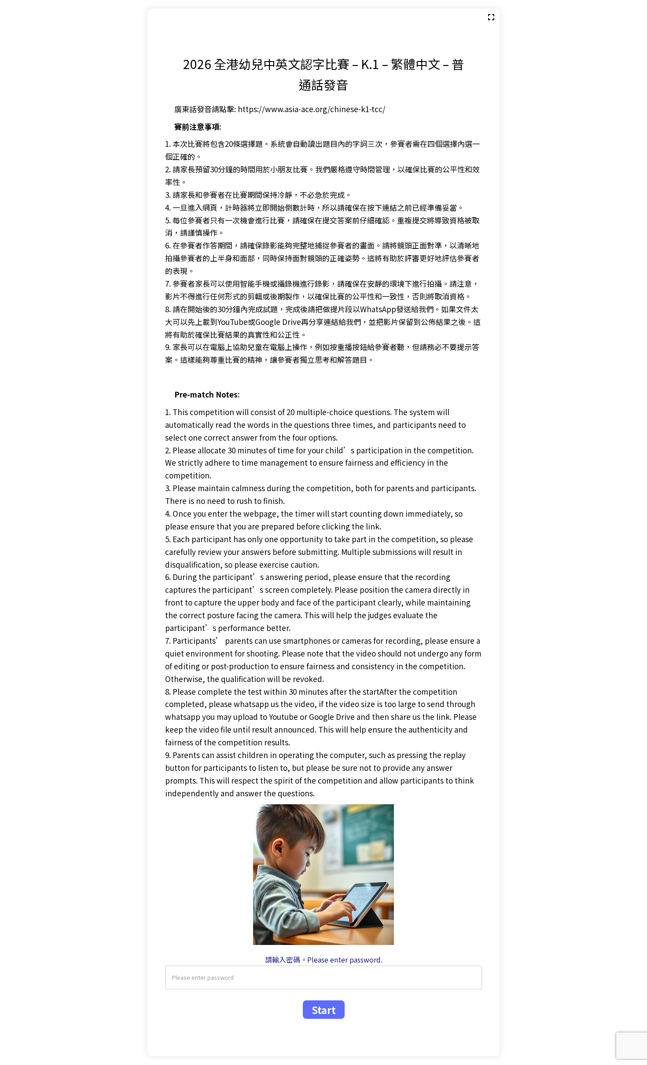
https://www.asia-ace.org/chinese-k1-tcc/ (312, 108)
